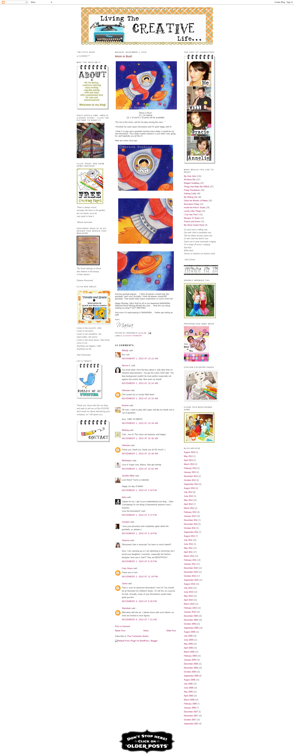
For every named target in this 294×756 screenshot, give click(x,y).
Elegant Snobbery (132, 336)
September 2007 (191, 724)
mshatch (126, 522)
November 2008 (191, 668)
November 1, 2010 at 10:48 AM (140, 453)
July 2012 (188, 492)
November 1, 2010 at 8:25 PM (139, 561)
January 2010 (190, 612)
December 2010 (191, 568)
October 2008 (190, 672)
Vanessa (126, 540)
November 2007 (191, 716)
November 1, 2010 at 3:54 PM (139, 490)
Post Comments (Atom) (137, 636)
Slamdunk (126, 608)
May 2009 (188, 644)
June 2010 (188, 592)
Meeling (125, 430)
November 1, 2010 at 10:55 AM (140, 469)
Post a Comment (122, 626)
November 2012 (191, 476)
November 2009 (191, 620)
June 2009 (188, 640)
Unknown (126, 390)
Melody (125, 350)
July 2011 (188, 540)
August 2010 (189, 584)
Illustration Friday (191, 204)
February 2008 (190, 704)
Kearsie (125, 405)
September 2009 (191, 628)
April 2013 (188, 460)
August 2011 (189, 536)
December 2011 (191, 520)
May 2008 (188, 692)
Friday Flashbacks (192, 190)
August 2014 (189, 452)
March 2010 (189, 604)
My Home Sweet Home (194, 225)
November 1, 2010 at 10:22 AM (140, 358)
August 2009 (189, 632)
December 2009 (191, 616)
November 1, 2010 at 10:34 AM (140, 423)
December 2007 (191, 712)
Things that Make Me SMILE (196, 186)
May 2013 (188, 456)
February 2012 (190, 512)
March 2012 (189, 508)
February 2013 (190, 468)
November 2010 (191, 572)
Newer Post (120, 630)
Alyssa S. (126, 365)
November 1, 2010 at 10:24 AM (140, 383)
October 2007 (190, 720)
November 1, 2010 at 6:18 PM (139, 533)
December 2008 (191, 664)
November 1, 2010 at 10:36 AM (140, 438)
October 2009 (190, 624)
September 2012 (191, 484)
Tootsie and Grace (192, 221)
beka (124, 497)
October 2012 (190, 480)
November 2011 (191, 524)
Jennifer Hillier (128, 476)
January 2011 (190, 564)
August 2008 (189, 680)
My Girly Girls (190, 176)
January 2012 (190, 516)
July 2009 (188, 636)
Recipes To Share (192, 218)
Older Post (171, 630)
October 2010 (190, 576)
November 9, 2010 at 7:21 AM (139, 619)
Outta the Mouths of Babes (196, 200)
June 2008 (188, 688)
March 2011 (189, 556)
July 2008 (188, 684)
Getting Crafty (190, 193)
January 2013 (190, 472)
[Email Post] (149, 333)
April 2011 (188, 552)
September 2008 (191, 676)
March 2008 (189, 700)
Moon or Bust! (123, 56)
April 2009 (188, 648)
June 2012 (188, 496)
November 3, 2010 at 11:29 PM (140, 576)
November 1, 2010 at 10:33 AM (140, 398)
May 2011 (188, 548)
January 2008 (190, 708)
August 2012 (189, 488)
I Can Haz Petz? (191, 214)
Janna (124, 583)
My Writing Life (190, 197)
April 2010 (188, 600)
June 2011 (188, 544)
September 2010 (191, 580)
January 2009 (190, 660)
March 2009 (189, 652)
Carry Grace (127, 568)
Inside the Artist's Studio (194, 207)
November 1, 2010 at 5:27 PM (139, 515)
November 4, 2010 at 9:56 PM (139, 601)
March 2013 (189, 464)
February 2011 (190, 560)
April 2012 (188, 504)
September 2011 (191, 532)
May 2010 (188, 596)
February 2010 (190, 608)
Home (146, 630)
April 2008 (188, 696)
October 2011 (190, 528)
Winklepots (127, 460)
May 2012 (188, 500)
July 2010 (188, 588)
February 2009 (190, 656)
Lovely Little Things (192, 211)
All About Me (189, 179)
